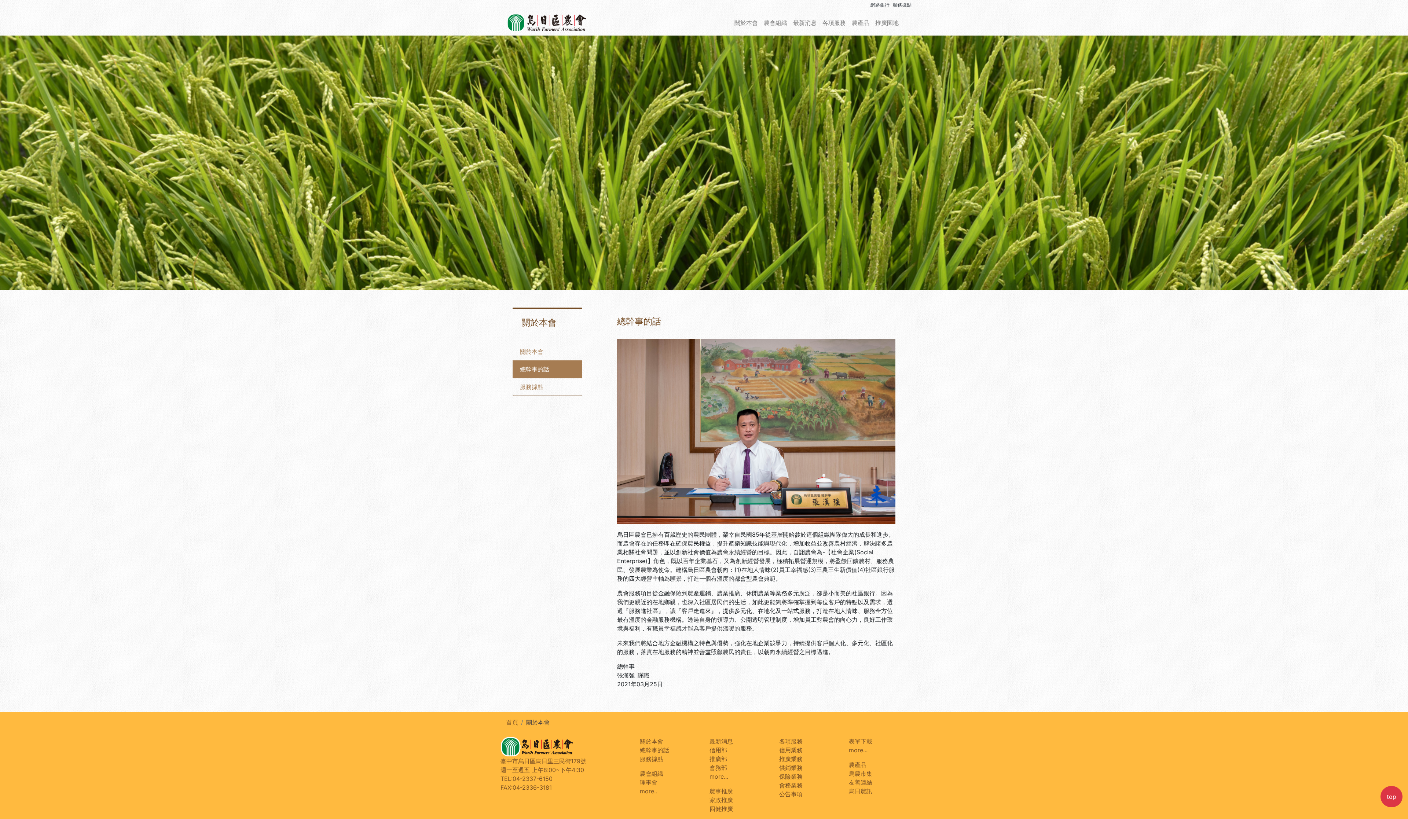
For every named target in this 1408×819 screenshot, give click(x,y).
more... (719, 776)
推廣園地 (887, 22)
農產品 (860, 22)
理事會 (648, 782)
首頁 (512, 722)
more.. (648, 791)
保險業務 (791, 776)
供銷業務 (791, 767)
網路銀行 (880, 5)
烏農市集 (860, 773)
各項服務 (834, 22)
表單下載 (860, 741)
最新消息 (805, 22)
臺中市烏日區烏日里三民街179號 (543, 761)
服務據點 (902, 5)
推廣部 (718, 759)
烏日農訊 (860, 791)
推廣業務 (791, 759)
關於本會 (746, 22)
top (1391, 796)
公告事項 (791, 794)
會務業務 (791, 785)
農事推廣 (721, 791)
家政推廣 (721, 800)
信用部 (718, 750)
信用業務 (791, 750)
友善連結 (860, 782)
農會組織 (775, 22)
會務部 (718, 767)
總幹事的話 (534, 369)
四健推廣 (721, 808)
